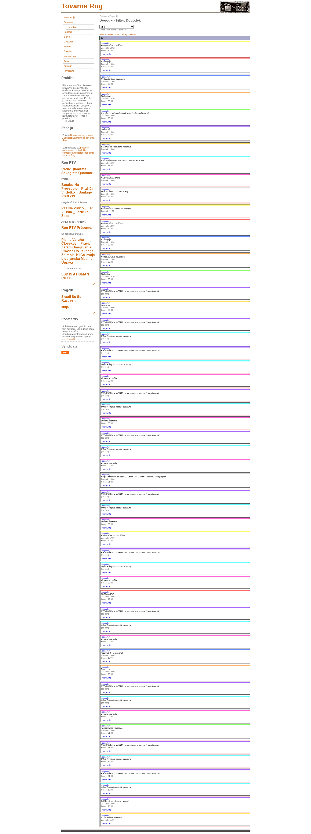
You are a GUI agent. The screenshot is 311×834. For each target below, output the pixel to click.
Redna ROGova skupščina (113, 79)
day (117, 34)
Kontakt (68, 66)
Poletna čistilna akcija (110, 178)
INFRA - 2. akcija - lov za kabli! (115, 801)
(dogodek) (106, 43)
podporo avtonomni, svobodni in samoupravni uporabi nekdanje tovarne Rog (78, 151)
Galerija (68, 51)
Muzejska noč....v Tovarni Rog (114, 192)
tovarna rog (82, 6)
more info (106, 54)
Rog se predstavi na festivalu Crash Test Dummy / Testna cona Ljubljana (133, 477)
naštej (124, 34)
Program (68, 22)
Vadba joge (106, 62)
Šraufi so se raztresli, (71, 298)
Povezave (69, 71)
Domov (103, 16)
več (93, 284)
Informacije (69, 17)
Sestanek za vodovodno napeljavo (116, 147)
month (102, 34)
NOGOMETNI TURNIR (111, 817)
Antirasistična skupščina (111, 45)
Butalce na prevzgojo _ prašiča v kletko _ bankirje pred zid (77, 190)
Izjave (67, 36)
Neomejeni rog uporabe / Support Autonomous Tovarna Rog (78, 138)
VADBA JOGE (107, 594)
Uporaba (71, 27)
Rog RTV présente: (76, 227)
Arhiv (66, 61)
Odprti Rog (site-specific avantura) (116, 336)
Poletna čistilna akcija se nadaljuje (116, 209)
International (70, 56)
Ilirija (65, 307)
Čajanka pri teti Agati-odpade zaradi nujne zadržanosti (125, 113)
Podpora (68, 32)
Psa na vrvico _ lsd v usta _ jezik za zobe (77, 212)
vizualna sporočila (109, 378)
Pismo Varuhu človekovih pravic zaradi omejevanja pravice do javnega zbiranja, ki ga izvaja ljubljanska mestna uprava (78, 251)
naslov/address (72, 339)
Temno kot (105, 130)
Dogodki (113, 16)
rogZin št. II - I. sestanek (112, 653)
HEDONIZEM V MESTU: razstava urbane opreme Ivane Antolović (130, 291)
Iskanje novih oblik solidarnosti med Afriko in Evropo (124, 160)
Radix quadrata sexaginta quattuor (76, 171)
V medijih (68, 41)
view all (132, 34)
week (110, 34)
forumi (67, 46)
